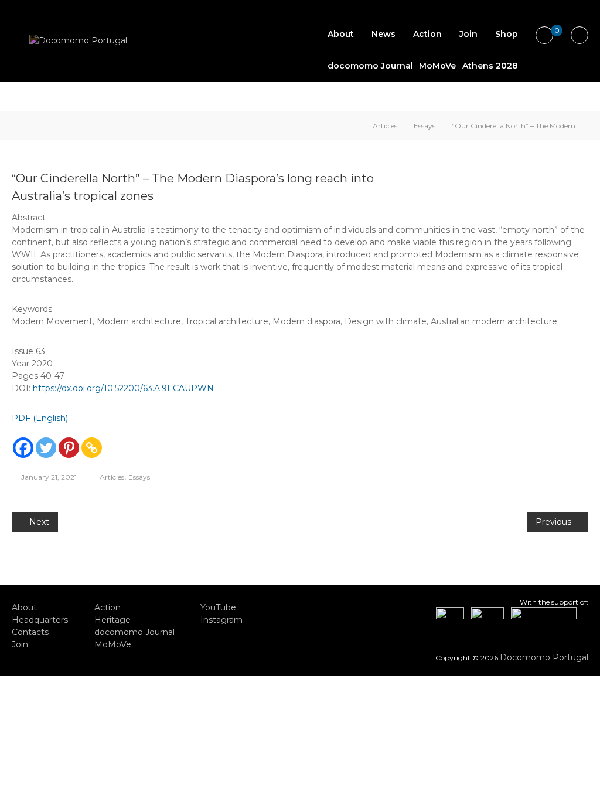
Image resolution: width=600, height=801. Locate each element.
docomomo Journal (370, 65)
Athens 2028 (490, 65)
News (383, 34)
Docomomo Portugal (544, 657)
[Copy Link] (91, 447)
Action (427, 34)
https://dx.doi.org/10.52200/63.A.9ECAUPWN (123, 388)
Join (468, 34)
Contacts (30, 632)
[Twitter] (46, 447)
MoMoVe (437, 65)
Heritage (112, 620)
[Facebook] (23, 447)
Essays (424, 125)
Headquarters (40, 620)
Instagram (221, 620)
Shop (506, 34)
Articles (385, 125)
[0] (544, 35)
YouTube (218, 607)
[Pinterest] (69, 447)
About (341, 34)
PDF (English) (40, 418)
